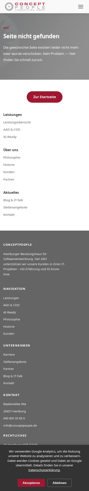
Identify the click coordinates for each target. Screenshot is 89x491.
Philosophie (11, 157)
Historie (9, 164)
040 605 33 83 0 (14, 418)
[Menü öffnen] (80, 6)
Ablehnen (59, 483)
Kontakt (8, 214)
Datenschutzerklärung (44, 470)
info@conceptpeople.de (20, 425)
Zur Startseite (44, 97)
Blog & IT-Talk (13, 200)
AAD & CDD (11, 129)
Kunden (8, 172)
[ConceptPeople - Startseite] (25, 6)
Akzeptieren (31, 483)
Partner (8, 179)
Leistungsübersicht (17, 122)
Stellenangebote (15, 207)
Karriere (9, 354)
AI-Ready (10, 137)
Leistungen (11, 298)
